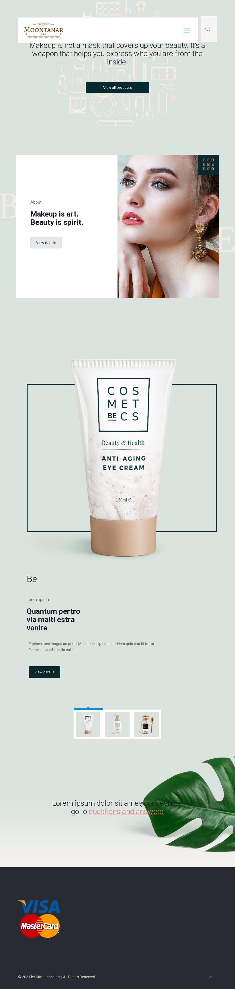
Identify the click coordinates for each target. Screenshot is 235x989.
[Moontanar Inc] (44, 30)
